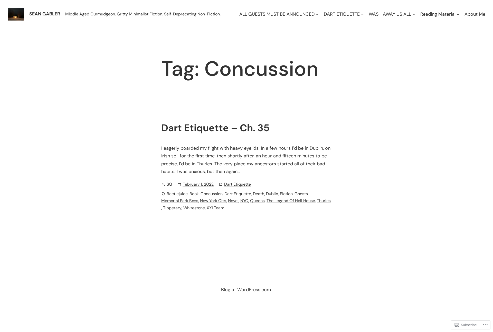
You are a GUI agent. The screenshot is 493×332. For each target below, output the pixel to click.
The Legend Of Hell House (291, 200)
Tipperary (172, 208)
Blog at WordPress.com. (246, 290)
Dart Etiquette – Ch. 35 (215, 128)
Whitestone (194, 208)
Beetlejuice (177, 193)
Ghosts (301, 193)
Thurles (324, 200)
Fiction (286, 193)
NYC (244, 200)
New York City (213, 200)
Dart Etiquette (237, 184)
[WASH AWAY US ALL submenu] (413, 14)
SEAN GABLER (44, 14)
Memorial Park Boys (179, 200)
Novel (233, 200)
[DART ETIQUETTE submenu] (362, 14)
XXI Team (215, 208)
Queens (257, 200)
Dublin (272, 193)
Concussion (212, 193)
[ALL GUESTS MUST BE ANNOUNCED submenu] (317, 14)
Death (258, 193)
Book (194, 193)
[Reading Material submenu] (458, 14)
